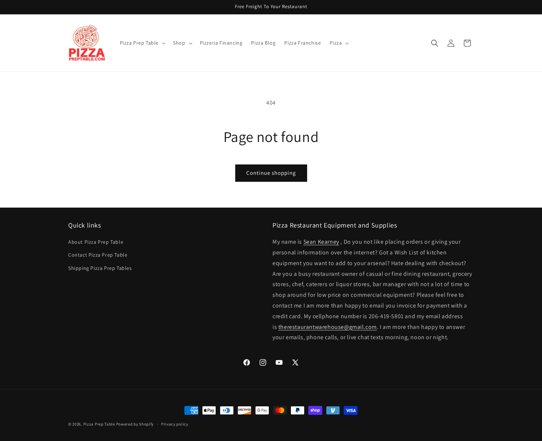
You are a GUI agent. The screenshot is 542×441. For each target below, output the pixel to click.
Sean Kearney (321, 242)
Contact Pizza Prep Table (97, 255)
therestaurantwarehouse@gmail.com (327, 327)
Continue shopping (271, 172)
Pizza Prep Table (99, 424)
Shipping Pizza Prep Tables (100, 268)
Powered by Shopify (135, 424)
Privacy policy (174, 423)
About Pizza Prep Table (95, 242)
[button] (142, 43)
